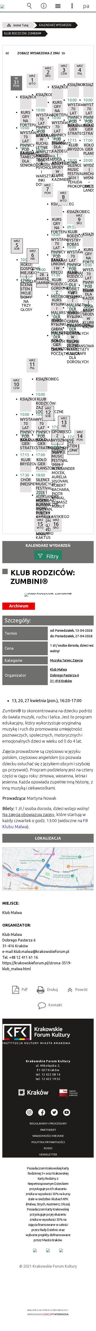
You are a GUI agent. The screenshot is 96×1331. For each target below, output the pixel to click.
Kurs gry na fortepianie (88, 255)
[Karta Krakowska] (61, 1250)
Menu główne (57, 5)
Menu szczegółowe (72, 5)
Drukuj (45, 988)
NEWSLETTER (48, 1154)
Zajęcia (77, 660)
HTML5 (40, 1296)
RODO (48, 1148)
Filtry (52, 556)
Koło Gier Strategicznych (89, 129)
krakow (33, 1093)
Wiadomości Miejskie (48, 1135)
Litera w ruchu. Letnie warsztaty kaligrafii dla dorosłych (72, 338)
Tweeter (54, 1112)
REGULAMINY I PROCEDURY (48, 1123)
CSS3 (47, 1296)
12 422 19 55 (50, 1078)
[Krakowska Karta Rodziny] (35, 1250)
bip (68, 1094)
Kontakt (48, 1003)
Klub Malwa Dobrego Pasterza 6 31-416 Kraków (64, 675)
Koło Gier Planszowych (89, 149)
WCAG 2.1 (62, 1296)
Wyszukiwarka (29, 5)
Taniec (67, 660)
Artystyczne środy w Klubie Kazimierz (88, 315)
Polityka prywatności (48, 1142)
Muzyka (56, 660)
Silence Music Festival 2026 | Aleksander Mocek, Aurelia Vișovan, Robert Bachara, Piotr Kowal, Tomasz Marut (41, 485)
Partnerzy (48, 1129)
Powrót (76, 988)
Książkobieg (89, 85)
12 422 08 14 (50, 1074)
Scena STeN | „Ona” (73, 446)
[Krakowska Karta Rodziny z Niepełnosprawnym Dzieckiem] (48, 1250)
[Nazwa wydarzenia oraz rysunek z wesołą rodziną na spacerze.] (48, 595)
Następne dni (63, 53)
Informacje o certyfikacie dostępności (48, 1280)
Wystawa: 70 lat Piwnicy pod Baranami (89, 110)
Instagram (29, 1112)
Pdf (17, 988)
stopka (37, 1034)
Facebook (41, 1112)
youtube (66, 1112)
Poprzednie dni (7, 53)
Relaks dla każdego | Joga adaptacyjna (88, 295)
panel (86, 6)
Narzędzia (43, 5)
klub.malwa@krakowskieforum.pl (41, 951)
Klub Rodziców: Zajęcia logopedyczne (41, 404)
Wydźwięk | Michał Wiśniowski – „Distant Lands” (89, 170)
